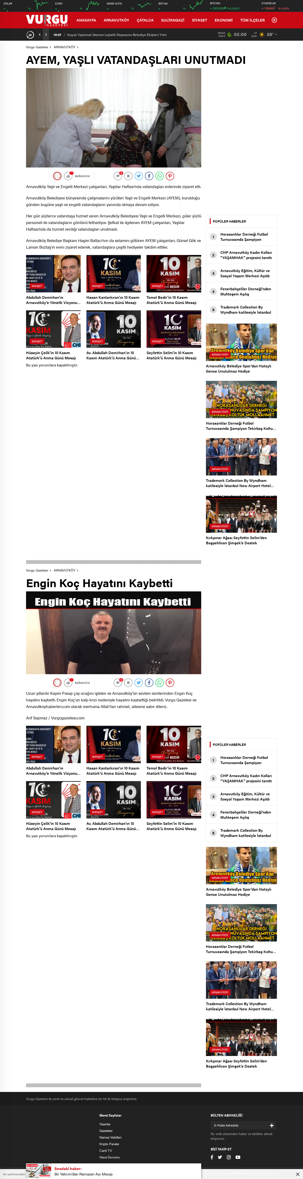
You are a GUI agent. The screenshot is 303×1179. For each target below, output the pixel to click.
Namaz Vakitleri (110, 1137)
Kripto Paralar (109, 1143)
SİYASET (199, 20)
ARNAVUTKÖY (116, 20)
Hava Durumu (109, 1157)
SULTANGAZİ (172, 20)
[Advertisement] (241, 139)
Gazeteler (106, 1130)
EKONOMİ (224, 20)
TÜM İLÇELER (252, 20)
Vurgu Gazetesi (37, 46)
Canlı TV (105, 1150)
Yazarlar (105, 1124)
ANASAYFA (86, 20)
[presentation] (40, 34)
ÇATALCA (145, 20)
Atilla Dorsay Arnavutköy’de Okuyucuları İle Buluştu (106, 34)
